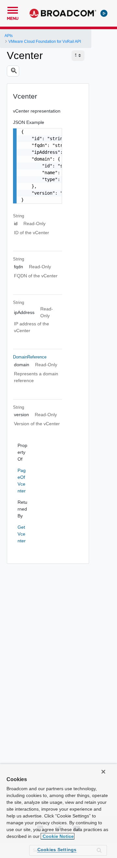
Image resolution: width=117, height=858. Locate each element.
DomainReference (29, 357)
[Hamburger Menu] (12, 9)
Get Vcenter (22, 534)
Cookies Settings (57, 849)
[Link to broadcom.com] (63, 13)
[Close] (103, 772)
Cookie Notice (57, 836)
